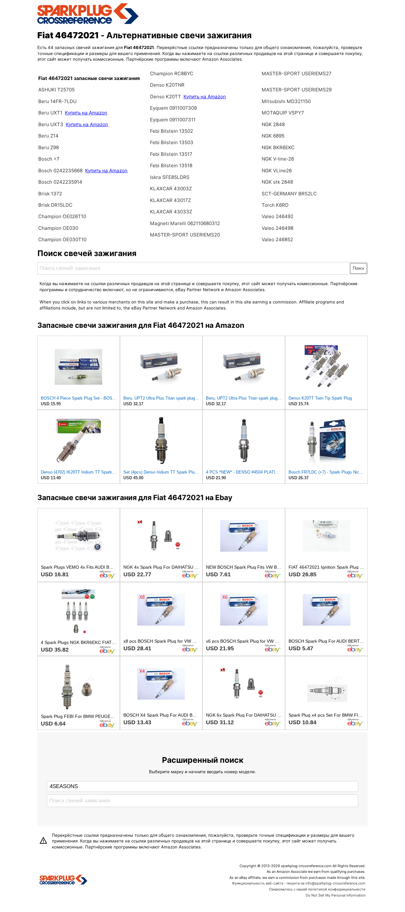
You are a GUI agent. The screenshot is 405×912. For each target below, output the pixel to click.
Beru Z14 (48, 136)
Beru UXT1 (50, 113)
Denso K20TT (165, 97)
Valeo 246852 (277, 239)
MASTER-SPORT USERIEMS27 (297, 73)
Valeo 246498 (277, 228)
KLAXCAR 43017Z (170, 200)
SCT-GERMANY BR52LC (289, 194)
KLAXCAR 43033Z (171, 212)
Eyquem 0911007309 (173, 108)
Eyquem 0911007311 (173, 120)
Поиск (358, 268)
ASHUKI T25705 (56, 90)
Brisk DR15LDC (55, 205)
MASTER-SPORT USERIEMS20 (185, 235)
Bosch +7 (48, 159)
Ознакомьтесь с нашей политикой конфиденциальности (317, 889)
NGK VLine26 (277, 171)
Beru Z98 (48, 147)
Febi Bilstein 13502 (171, 131)
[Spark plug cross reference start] (63, 880)
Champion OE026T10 (62, 216)
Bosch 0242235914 (60, 182)
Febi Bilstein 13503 (171, 142)
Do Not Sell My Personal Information (335, 895)
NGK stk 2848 (277, 182)
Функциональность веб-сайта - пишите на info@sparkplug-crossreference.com (298, 883)
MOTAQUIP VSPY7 (283, 113)
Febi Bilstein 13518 (171, 165)
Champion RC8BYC (171, 73)
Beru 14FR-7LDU (57, 101)
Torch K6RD (275, 205)
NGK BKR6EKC (278, 147)
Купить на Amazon (86, 113)
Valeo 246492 (277, 216)
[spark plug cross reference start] (88, 23)
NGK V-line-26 (278, 159)
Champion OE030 (58, 228)
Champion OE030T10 (62, 239)
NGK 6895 (273, 136)
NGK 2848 (273, 124)
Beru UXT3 (50, 124)
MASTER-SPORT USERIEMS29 (297, 90)
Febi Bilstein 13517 (171, 154)
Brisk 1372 (50, 194)
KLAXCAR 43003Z (171, 189)
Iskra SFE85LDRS (170, 177)
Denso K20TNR (167, 85)
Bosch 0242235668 (60, 171)
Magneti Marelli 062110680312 (185, 223)
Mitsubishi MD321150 (286, 101)
